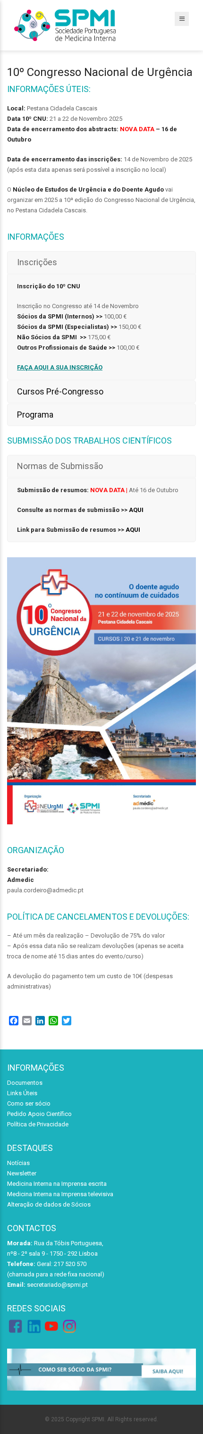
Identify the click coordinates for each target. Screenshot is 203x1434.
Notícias (18, 1162)
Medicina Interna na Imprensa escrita (57, 1183)
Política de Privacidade (37, 1124)
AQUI (136, 509)
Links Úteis (22, 1093)
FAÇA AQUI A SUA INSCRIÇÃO (59, 367)
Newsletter (21, 1173)
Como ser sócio (29, 1103)
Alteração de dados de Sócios (49, 1204)
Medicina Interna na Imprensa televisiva (60, 1194)
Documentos (24, 1082)
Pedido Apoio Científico (39, 1113)
